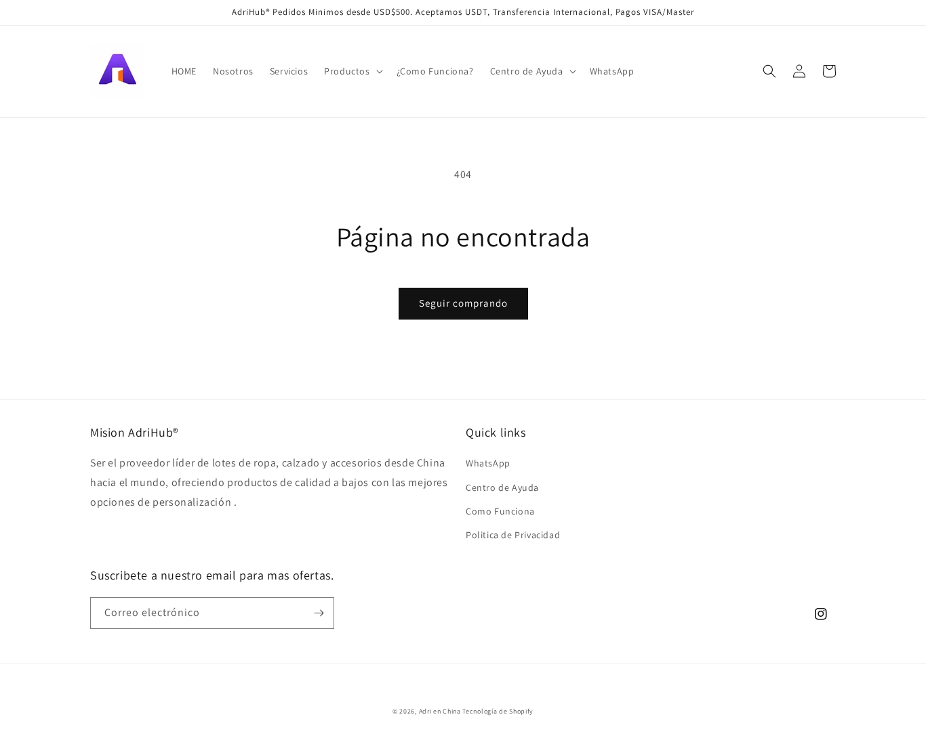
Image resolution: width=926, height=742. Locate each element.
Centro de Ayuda (502, 487)
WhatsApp (488, 463)
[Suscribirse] (319, 613)
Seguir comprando (463, 303)
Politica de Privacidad (513, 535)
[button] (352, 71)
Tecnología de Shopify (498, 711)
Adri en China (440, 711)
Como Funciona (500, 511)
